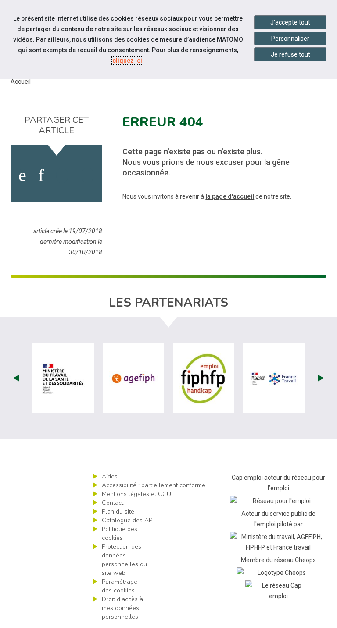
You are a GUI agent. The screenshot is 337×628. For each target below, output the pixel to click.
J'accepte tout (290, 22)
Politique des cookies (119, 533)
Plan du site (118, 511)
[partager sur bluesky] (87, 175)
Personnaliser (290, 38)
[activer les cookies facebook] (22, 175)
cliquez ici (127, 60)
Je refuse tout (290, 54)
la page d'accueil (229, 196)
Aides (110, 476)
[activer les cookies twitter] (62, 175)
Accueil (21, 81)
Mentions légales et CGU (136, 494)
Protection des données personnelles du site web (124, 559)
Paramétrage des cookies (119, 586)
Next (321, 378)
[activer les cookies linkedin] (41, 175)
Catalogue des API (128, 520)
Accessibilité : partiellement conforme (153, 485)
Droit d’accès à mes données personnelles (122, 608)
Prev (16, 378)
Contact (112, 503)
